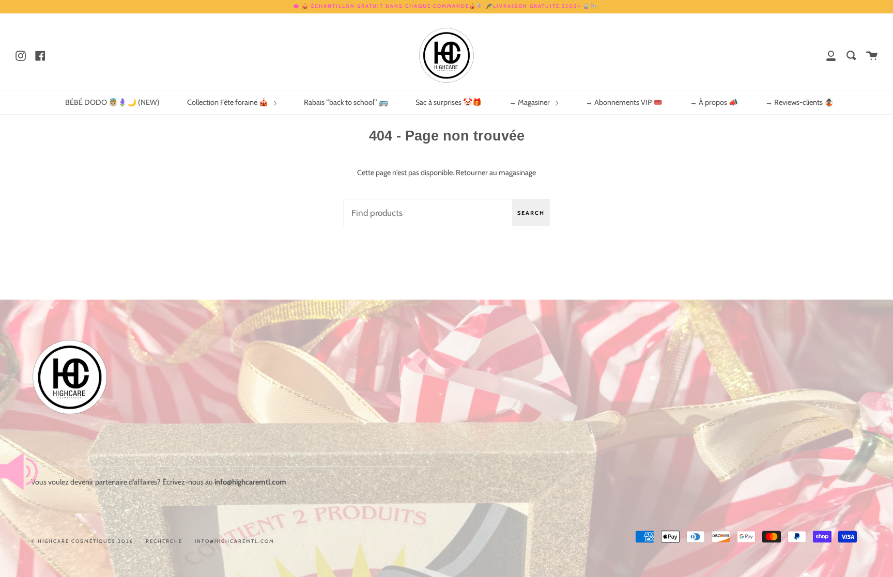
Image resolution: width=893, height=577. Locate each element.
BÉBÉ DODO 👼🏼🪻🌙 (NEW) (112, 102)
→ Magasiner (530, 102)
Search (531, 212)
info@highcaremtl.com (234, 541)
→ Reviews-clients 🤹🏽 (799, 102)
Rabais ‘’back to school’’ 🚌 (346, 102)
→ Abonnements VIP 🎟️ (624, 102)
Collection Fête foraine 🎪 (228, 102)
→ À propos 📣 (714, 102)
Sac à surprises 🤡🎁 (448, 102)
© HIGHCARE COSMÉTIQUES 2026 (82, 541)
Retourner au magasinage (496, 172)
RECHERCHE (164, 541)
